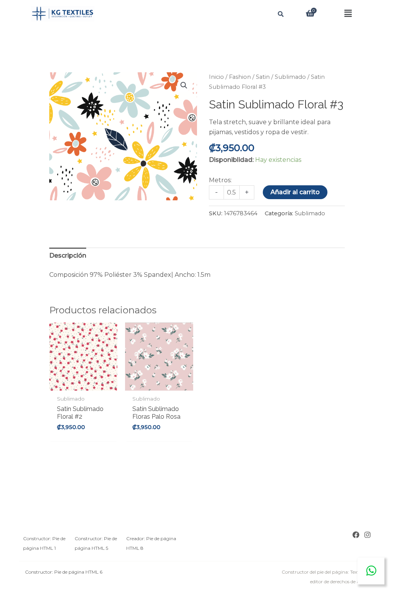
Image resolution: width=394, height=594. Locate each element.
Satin (263, 76)
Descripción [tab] (67, 255)
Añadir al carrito (295, 192)
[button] (348, 13)
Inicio (216, 76)
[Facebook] (355, 534)
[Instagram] (367, 534)
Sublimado (290, 76)
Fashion (240, 76)
